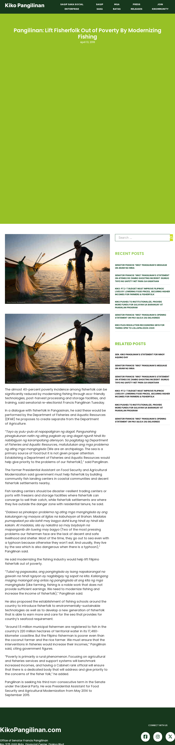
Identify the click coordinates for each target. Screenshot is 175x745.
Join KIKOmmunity (160, 6)
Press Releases (136, 6)
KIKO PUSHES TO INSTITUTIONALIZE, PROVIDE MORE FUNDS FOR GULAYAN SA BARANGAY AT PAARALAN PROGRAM (139, 304)
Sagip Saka (99, 6)
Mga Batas (117, 6)
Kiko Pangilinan (24, 5)
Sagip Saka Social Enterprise (71, 6)
